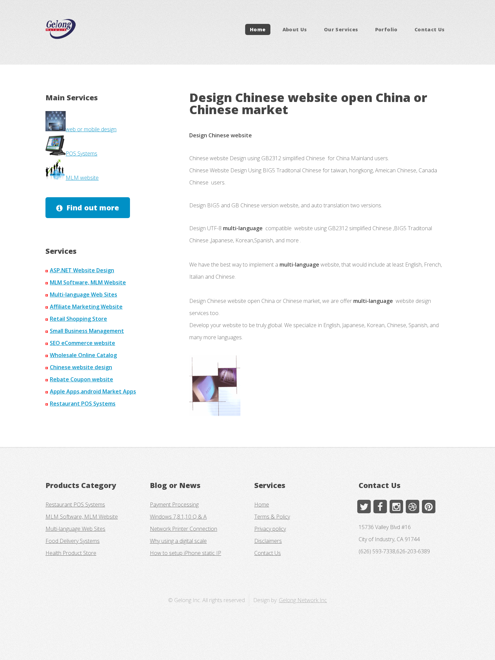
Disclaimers (268, 541)
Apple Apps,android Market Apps (93, 391)
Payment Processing (174, 504)
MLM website (82, 177)
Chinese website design (81, 367)
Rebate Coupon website (81, 379)
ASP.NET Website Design (82, 270)
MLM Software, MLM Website (88, 282)
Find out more (92, 207)
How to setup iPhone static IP (185, 553)
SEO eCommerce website (82, 343)
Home (257, 29)
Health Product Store (70, 553)
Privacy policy (270, 528)
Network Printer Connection (183, 528)
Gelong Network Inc (303, 600)
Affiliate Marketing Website (86, 306)
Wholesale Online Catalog (83, 355)
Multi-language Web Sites (83, 294)
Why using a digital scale (178, 541)
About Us (295, 29)
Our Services (341, 29)
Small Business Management (87, 331)
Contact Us (430, 29)
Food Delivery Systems (72, 541)
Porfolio (386, 29)
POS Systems (81, 153)
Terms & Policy (272, 516)
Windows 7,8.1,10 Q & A (178, 516)
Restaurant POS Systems (83, 403)
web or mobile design (91, 129)
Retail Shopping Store (78, 318)
